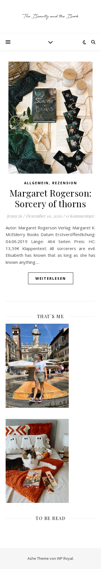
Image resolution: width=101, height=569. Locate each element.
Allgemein (36, 183)
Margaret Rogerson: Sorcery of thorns (51, 198)
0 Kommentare (80, 216)
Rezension (64, 183)
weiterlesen (50, 278)
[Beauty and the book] (50, 17)
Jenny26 (14, 216)
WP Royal (65, 558)
